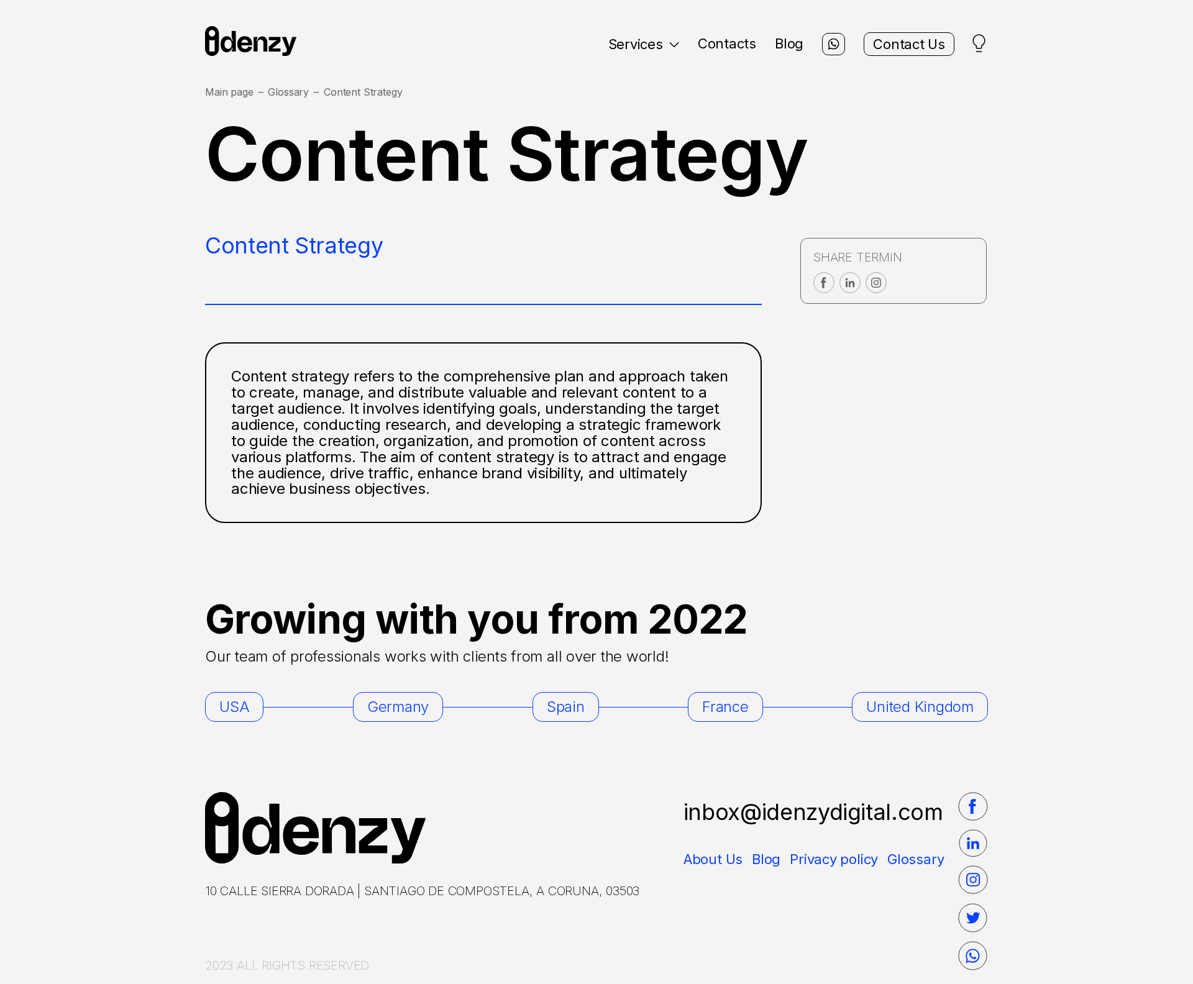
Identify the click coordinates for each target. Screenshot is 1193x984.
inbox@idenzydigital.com (813, 812)
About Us (713, 859)
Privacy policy (834, 859)
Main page (229, 92)
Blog (789, 43)
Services (635, 44)
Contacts (727, 43)
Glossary (288, 92)
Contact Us (909, 44)
